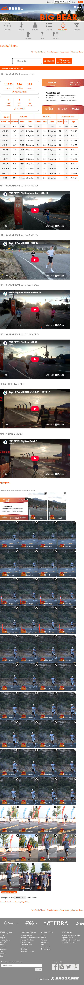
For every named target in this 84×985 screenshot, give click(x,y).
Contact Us (45, 942)
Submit (38, 969)
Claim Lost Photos (77, 52)
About (43, 944)
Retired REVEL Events (69, 942)
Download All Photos (9, 892)
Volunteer (3, 949)
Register (2, 937)
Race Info (3, 942)
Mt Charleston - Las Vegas (71, 940)
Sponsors (3, 947)
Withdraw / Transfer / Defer (30, 937)
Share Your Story (26, 944)
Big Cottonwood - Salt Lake (71, 935)
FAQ (1, 951)
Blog (1, 956)
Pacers (43, 937)
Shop (43, 935)
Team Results (64, 52)
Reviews (3, 953)
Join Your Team (26, 942)
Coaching (24, 949)
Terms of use (45, 947)
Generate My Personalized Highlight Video (14, 902)
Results (2, 944)
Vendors (44, 940)
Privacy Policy (45, 949)
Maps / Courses (5, 940)
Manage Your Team (27, 940)
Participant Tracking (27, 951)
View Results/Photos (38, 52)
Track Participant (52, 52)
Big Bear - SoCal (67, 937)
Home (2, 935)
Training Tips (25, 947)
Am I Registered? (26, 935)
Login (74, 2)
